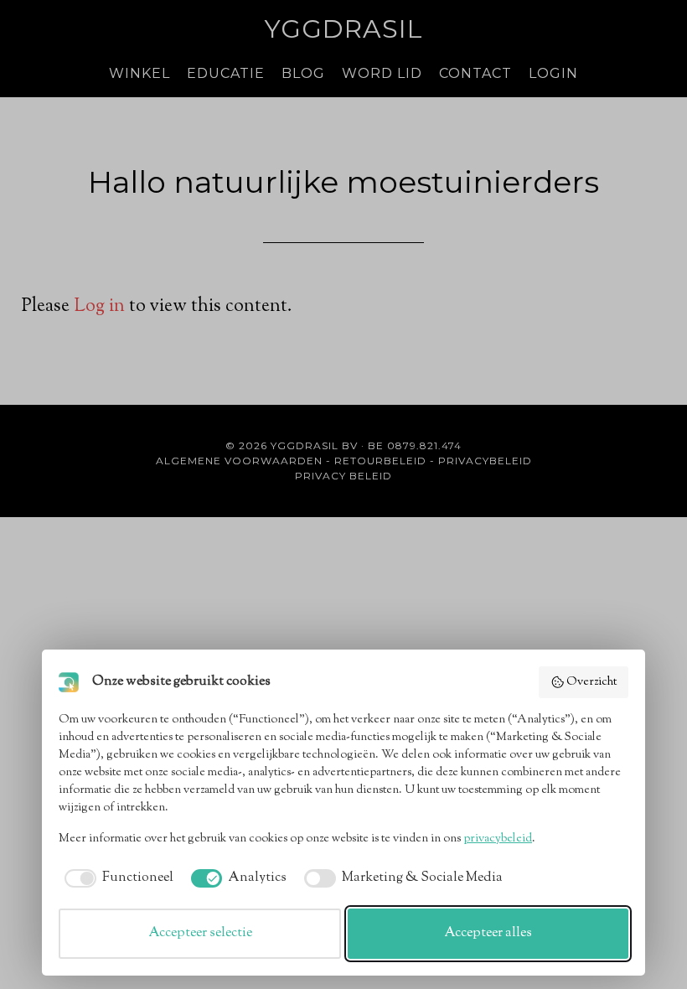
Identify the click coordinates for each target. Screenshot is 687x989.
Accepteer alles (488, 933)
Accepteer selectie (200, 933)
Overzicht (591, 682)
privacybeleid (497, 839)
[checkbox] (116, 878)
